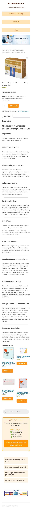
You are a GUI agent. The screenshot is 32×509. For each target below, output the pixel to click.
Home (3, 50)
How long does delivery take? (15, 467)
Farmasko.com (16, 3)
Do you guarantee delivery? (15, 480)
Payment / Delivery (16, 13)
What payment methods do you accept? (15, 474)
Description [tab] (7, 116)
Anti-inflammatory (11, 50)
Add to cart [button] (7, 371)
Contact (16, 22)
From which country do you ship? (15, 460)
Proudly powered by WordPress (10, 505)
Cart (16, 30)
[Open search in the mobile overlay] (16, 412)
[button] (27, 57)
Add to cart (13, 106)
